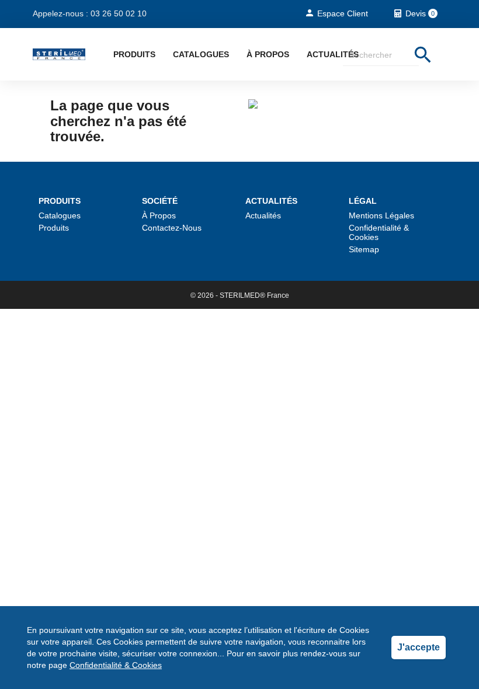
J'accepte (418, 647)
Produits (134, 54)
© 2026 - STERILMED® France (239, 295)
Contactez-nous (172, 227)
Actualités (333, 54)
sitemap (364, 249)
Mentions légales (381, 215)
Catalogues (201, 54)
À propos (268, 54)
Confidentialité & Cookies (116, 665)
